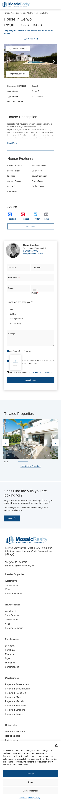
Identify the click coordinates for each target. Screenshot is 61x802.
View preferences (30, 791)
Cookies (23, 798)
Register (38, 110)
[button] (56, 744)
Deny (30, 782)
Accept (30, 774)
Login (21, 110)
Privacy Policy (34, 798)
